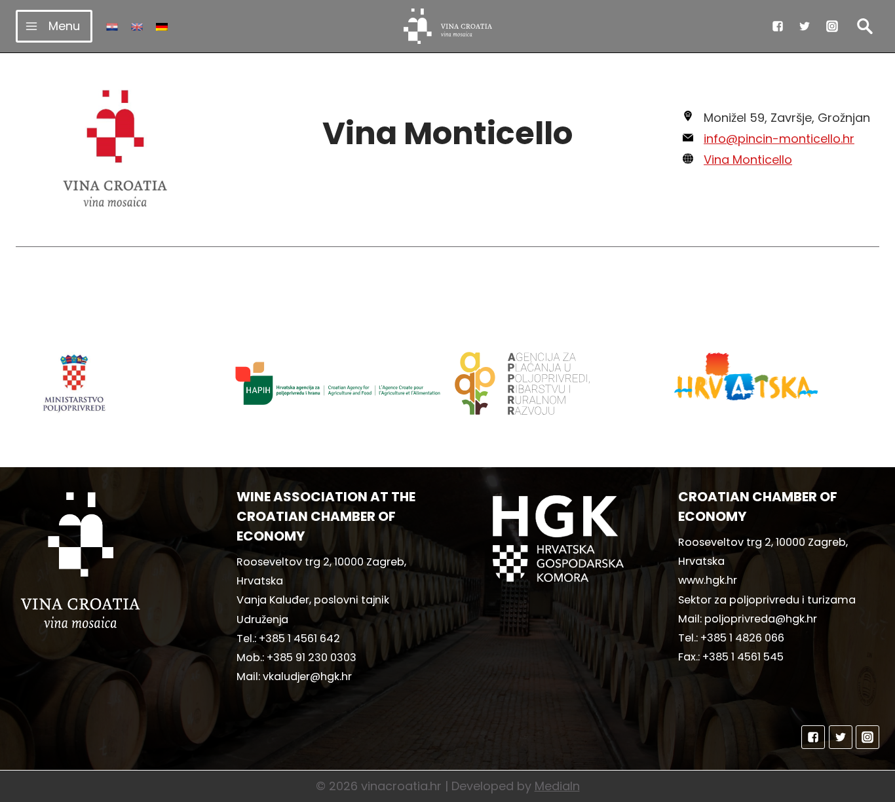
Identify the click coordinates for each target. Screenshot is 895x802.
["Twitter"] (804, 26)
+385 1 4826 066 (742, 637)
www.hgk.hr (707, 580)
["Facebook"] (778, 26)
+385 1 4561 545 (743, 656)
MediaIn (557, 786)
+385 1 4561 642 (299, 638)
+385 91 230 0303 (311, 657)
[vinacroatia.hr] (448, 26)
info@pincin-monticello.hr (779, 138)
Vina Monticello (748, 159)
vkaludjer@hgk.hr (307, 676)
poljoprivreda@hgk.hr (760, 618)
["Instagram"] (832, 26)
